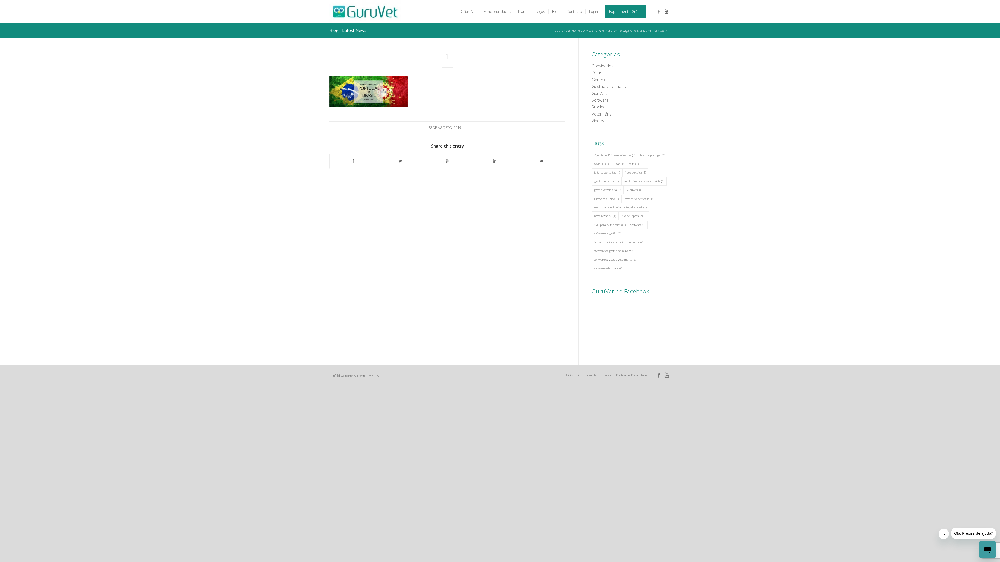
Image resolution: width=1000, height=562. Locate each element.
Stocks (598, 107)
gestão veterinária (607, 190)
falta (634, 164)
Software (600, 100)
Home (576, 31)
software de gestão (607, 233)
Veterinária (602, 114)
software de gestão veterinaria (615, 259)
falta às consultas (607, 172)
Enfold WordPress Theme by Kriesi (355, 376)
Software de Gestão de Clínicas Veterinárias (623, 242)
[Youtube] (667, 11)
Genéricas (601, 79)
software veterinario (608, 268)
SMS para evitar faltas (610, 225)
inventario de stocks (638, 199)
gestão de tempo (606, 181)
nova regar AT (605, 216)
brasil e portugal (652, 155)
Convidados (603, 66)
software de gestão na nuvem (614, 251)
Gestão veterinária (609, 86)
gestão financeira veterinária (644, 181)
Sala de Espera (632, 216)
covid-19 (601, 164)
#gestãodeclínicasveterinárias (614, 155)
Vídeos (598, 121)
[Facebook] (659, 11)
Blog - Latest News (347, 30)
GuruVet (599, 93)
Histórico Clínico (606, 199)
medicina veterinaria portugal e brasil (620, 207)
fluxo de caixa (635, 172)
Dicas (597, 72)
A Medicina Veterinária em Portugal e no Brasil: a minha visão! (624, 31)
